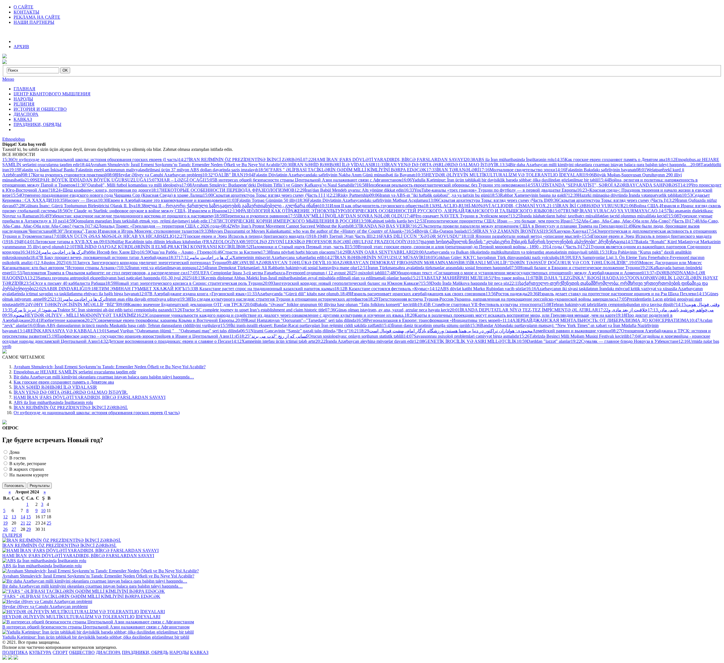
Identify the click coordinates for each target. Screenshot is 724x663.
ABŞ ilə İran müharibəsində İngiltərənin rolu (510, 159)
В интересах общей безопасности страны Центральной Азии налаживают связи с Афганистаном (303, 179)
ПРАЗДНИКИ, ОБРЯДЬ (145, 652)
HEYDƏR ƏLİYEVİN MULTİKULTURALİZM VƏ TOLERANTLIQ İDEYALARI (499, 174)
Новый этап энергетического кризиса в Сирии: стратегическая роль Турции (184, 283)
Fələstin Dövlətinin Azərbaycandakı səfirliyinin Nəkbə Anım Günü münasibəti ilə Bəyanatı (329, 174)
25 (49, 523)
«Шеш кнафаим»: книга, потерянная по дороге (100, 190)
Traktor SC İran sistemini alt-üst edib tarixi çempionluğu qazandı (87, 309)
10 (43, 510)
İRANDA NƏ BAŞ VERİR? (380, 226)
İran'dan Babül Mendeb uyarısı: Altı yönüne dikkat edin (349, 190)
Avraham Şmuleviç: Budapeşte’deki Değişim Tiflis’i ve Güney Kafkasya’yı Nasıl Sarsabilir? (269, 185)
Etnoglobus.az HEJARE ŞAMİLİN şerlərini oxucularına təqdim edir (75, 371)
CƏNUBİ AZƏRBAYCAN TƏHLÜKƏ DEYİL (276, 262)
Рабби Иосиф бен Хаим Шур (85, 252)
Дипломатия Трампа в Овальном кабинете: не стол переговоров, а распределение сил (100, 272)
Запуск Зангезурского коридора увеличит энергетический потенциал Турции (147, 262)
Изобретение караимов (57, 320)
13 (14, 516)
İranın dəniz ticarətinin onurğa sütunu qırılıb (426, 325)
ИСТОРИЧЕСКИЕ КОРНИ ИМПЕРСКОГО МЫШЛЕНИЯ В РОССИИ (283, 221)
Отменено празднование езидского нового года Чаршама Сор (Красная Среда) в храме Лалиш (107, 195)
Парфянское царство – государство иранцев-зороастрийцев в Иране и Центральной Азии (137, 336)
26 (5, 529)
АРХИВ (21, 46)
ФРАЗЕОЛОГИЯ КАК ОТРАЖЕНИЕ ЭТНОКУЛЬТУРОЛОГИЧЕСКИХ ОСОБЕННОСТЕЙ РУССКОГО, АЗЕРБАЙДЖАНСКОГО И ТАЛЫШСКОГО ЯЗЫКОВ (390, 210)
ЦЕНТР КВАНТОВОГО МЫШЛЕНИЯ (52, 93)
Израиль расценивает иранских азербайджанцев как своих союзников (413, 293)
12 (5, 516)
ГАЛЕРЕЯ (12, 535)
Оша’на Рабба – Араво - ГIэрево (176, 252)
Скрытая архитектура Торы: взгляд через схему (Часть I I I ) (265, 195)
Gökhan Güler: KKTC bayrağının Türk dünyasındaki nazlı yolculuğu (492, 257)
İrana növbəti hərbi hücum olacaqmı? (299, 252)
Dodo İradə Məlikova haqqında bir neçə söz (465, 283)
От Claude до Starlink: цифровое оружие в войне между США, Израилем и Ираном (142, 210)
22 (28, 523)
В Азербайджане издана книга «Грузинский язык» (193, 293)
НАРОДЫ (23, 99)
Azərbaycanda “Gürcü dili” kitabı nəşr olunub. (293, 293)
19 (5, 523)
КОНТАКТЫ (26, 12)
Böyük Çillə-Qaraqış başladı (436, 231)
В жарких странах (26, 469)
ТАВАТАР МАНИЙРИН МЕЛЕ (447, 277)
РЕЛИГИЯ (24, 104)
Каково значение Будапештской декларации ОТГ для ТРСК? (181, 304)
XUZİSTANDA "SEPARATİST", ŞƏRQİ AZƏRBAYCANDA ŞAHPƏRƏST (602, 185)
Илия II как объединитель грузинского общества (372, 205)
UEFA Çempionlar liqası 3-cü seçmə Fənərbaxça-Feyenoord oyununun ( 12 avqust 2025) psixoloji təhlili (286, 272)
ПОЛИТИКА (15, 652)
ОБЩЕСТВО (82, 652)
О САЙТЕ (23, 7)
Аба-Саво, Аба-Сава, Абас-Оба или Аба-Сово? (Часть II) (630, 221)
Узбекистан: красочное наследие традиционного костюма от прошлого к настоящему (126, 215)
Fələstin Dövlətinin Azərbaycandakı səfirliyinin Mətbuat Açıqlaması (362, 200)
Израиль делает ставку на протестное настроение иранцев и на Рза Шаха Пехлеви (612, 293)
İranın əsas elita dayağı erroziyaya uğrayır (116, 299)
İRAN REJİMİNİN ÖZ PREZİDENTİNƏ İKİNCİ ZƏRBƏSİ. (240, 159)
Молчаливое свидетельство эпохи (517, 169)
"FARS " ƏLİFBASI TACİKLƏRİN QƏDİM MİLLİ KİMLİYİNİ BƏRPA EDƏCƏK (342, 169)
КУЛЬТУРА (40, 652)
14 (23, 516)
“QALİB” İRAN (222, 174)
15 (28, 516)
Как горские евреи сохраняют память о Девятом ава (610, 159)
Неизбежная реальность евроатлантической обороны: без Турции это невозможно (441, 185)
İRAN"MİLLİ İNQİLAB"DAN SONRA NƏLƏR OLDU (346, 215)
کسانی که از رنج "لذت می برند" (268, 336)
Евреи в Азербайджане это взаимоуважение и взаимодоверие (162, 200)
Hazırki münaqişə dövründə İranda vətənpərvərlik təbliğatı (625, 195)
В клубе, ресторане (27, 463)
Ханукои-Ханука (564, 231)
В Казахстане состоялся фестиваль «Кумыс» (382, 288)
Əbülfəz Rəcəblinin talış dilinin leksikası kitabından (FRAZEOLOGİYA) (169, 241)
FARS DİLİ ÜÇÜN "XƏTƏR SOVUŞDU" (416, 236)
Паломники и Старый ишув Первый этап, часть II (294, 246)
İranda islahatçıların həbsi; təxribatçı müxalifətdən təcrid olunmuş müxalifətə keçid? (589, 215)
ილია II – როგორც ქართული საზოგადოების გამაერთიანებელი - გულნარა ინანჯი (227, 205)
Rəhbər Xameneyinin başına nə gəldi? (529, 195)
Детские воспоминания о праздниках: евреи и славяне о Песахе (164, 341)
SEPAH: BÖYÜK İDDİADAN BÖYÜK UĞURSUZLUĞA (85, 179)
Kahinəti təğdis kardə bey (386, 221)
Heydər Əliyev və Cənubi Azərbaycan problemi (154, 174)
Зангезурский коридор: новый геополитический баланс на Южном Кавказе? (342, 283)
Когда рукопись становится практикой (65, 174)
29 (28, 529)
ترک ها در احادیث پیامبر (52, 252)
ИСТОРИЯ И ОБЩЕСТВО (40, 109)
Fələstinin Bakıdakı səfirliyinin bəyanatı (595, 169)
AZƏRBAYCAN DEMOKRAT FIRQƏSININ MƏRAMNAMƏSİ (393, 262)
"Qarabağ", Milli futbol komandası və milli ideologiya (129, 185)
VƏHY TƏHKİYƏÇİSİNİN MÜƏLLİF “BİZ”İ (69, 304)
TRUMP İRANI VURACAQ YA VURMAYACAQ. (606, 210)
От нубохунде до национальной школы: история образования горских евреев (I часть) (90, 159)
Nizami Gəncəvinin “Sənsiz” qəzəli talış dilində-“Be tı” (294, 330)
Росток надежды (506, 293)
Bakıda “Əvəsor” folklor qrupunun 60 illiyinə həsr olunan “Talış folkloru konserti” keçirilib (331, 304)
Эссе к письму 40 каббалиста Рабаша (64, 283)
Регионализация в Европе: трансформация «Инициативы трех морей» (429, 320)
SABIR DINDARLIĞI (60, 288)
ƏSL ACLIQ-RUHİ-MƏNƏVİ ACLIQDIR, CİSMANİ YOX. (485, 205)
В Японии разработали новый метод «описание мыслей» (521, 236)
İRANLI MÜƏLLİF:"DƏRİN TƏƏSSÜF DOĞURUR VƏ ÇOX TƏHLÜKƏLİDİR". (544, 262)
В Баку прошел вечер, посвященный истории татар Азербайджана (99, 257)
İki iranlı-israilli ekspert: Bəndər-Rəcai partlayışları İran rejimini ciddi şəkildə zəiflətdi (301, 325)
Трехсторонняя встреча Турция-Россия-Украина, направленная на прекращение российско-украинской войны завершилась (492, 299)
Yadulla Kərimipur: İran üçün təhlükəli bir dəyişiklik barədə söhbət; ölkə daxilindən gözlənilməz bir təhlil (500, 179)
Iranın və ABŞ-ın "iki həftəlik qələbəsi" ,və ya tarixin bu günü (429, 195)
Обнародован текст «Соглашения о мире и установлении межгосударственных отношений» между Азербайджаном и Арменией (514, 272)
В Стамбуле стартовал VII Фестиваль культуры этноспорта (479, 304)
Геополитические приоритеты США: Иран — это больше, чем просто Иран (492, 221)
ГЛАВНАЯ (24, 88)
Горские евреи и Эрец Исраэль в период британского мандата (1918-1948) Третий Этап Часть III (272, 236)
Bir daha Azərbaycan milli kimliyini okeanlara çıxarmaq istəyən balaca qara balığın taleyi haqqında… (595, 164)
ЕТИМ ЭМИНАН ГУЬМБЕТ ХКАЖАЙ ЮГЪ (135, 288)
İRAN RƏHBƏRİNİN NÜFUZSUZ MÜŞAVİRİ (375, 257)
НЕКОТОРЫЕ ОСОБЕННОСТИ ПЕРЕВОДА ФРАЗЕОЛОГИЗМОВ (222, 190)
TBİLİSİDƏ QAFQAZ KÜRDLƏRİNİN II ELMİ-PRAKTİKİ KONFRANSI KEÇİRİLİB (152, 246)
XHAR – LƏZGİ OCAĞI (175, 179)
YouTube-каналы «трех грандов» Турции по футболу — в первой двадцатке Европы (490, 190)
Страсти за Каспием (236, 252)
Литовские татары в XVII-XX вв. (62, 241)
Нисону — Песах (76, 200)
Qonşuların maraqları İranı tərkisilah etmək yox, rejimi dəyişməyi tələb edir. (136, 221)
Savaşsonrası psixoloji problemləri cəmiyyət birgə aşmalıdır (461, 336)
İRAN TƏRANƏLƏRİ (452, 169)
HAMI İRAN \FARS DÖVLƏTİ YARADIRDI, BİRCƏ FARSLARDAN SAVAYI (384, 159)
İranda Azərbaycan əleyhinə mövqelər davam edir (364, 341)
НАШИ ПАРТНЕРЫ (34, 22)
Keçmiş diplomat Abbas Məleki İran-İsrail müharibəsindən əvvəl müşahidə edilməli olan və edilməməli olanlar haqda (301, 277)
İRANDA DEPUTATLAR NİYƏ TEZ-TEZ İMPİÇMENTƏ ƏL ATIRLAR (524, 309)
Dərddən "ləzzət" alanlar (544, 341)
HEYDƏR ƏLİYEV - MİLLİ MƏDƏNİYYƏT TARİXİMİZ (69, 315)
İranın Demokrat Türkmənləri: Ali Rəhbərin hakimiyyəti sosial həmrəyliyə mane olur (277, 267)
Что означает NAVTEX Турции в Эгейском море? (457, 215)
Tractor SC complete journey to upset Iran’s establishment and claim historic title (248, 309)
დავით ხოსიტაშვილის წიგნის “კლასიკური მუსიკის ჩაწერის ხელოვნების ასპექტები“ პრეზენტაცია (517, 241)
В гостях (17, 457)
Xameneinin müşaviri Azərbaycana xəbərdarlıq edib (251, 257)
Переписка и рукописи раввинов (251, 215)
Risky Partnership (348, 195)
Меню (8, 79)
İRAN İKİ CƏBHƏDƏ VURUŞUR (585, 205)
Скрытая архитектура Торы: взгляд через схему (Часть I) (607, 200)
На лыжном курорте (28, 474)
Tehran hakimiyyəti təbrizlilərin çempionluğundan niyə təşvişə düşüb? (608, 304)
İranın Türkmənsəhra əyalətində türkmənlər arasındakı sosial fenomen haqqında (433, 267)
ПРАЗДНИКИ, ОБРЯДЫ (37, 124)
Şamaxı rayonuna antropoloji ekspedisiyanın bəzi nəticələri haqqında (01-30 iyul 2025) (109, 277)
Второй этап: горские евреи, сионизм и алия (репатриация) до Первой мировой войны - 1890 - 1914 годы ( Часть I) (464, 246)
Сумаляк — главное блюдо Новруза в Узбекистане (624, 341)
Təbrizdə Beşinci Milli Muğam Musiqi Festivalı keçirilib (574, 336)
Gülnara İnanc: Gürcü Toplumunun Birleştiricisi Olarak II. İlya (74, 205)
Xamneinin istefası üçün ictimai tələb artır (273, 341)
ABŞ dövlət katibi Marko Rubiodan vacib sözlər (478, 288)
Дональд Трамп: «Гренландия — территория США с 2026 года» (154, 226)
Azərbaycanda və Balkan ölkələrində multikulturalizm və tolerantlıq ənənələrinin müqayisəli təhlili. (506, 252)
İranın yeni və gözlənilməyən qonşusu (158, 267)
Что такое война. (504, 277)
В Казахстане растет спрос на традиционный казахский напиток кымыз (259, 288)
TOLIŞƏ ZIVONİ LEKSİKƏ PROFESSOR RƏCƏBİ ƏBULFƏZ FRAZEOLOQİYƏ (325, 241)
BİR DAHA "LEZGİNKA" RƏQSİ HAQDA (572, 277)
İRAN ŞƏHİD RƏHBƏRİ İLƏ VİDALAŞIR (329, 164)
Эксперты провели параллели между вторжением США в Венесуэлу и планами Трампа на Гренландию (517, 226)
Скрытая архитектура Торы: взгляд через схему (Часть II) (488, 200)
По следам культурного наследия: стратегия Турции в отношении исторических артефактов (274, 299)
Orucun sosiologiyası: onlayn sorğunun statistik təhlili (321, 336)
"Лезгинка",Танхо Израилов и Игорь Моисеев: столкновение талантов (125, 231)
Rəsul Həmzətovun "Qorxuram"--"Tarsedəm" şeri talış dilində (295, 320)
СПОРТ (60, 652)
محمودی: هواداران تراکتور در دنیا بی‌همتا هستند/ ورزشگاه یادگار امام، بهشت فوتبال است (441, 330)
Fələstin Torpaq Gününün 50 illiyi (262, 200)
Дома (14, 452)
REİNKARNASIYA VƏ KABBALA (56, 330)
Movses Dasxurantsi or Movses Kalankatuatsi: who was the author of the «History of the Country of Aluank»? (302, 231)
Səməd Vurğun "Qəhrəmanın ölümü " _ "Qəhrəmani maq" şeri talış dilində (168, 330)
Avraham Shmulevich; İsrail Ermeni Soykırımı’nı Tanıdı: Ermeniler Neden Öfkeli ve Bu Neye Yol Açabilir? (181, 164)
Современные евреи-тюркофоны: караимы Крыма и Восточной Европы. (160, 320)
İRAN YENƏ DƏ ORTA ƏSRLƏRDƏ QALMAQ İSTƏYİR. (438, 164)
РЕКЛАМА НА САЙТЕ (37, 17)
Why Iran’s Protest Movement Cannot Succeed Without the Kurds (285, 226)
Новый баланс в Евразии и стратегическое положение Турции (574, 267)
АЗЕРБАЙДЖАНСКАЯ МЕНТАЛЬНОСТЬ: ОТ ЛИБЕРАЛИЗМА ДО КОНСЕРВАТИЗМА (595, 320)
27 (14, 529)
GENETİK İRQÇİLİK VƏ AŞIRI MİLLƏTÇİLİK (465, 341)
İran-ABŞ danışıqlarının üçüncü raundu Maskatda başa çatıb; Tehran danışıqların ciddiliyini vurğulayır (124, 325)
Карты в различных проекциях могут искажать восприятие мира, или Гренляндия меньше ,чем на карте (510, 315)
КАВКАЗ (23, 119)
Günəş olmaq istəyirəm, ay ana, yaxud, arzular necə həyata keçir (387, 309)
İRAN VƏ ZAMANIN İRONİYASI (505, 231)
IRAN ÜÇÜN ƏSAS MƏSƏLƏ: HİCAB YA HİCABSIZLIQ (112, 236)
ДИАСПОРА (26, 114)
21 (23, 523)
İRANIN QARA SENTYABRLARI (375, 252)
